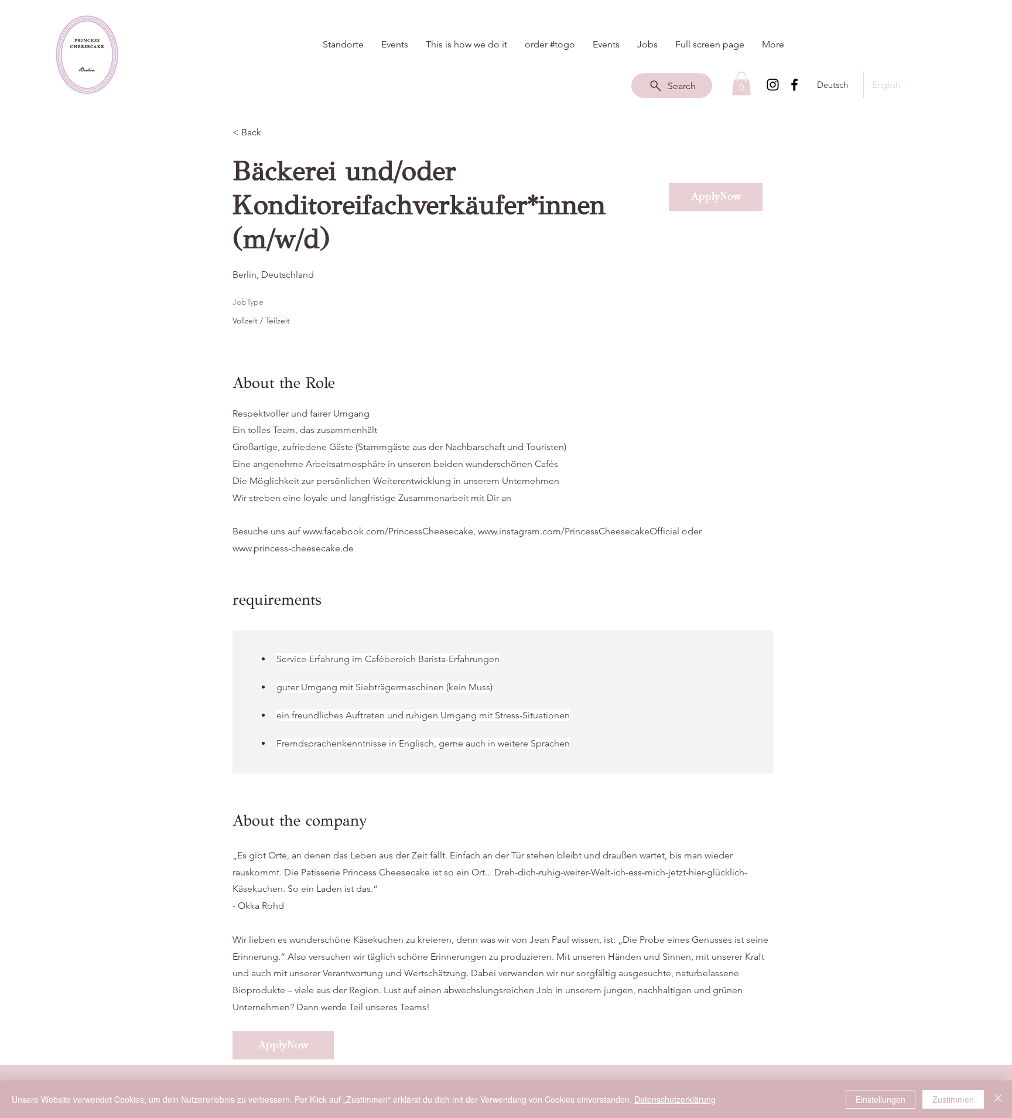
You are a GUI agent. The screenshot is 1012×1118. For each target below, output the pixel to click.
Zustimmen (953, 1099)
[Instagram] (773, 85)
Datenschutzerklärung (675, 1099)
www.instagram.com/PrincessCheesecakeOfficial (578, 531)
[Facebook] (794, 85)
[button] (741, 83)
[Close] (998, 1099)
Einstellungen (880, 1099)
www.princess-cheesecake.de (293, 548)
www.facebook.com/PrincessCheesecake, (389, 531)
